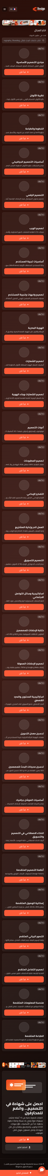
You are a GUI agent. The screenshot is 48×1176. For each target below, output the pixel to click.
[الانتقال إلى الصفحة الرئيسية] (39, 9)
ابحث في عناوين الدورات (37, 35)
